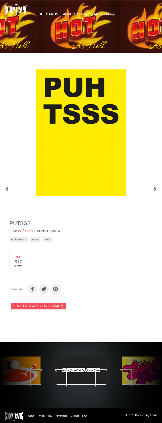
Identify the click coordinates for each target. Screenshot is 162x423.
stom (47, 239)
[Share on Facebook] (32, 289)
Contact (75, 416)
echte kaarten (18, 239)
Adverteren (75, 14)
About (31, 416)
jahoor (35, 239)
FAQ (84, 416)
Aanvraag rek (105, 14)
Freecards (47, 14)
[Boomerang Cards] (16, 13)
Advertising (61, 416)
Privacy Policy (45, 416)
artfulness (26, 231)
